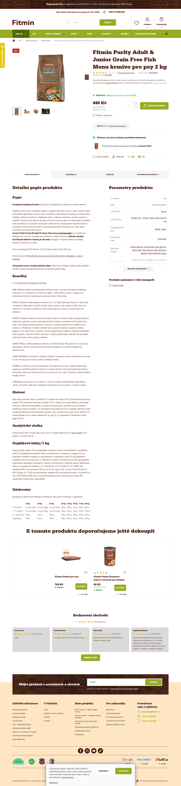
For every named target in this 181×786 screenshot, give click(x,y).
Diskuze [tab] (110, 174)
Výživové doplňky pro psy (115, 724)
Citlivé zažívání (136, 247)
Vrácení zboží (17, 721)
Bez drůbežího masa (157, 253)
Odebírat (153, 682)
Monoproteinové (111, 83)
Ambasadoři (79, 734)
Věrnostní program (113, 713)
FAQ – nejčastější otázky (21, 724)
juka (14, 418)
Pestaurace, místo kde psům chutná (86, 722)
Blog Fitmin (110, 710)
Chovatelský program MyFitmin (87, 727)
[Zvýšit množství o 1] (136, 104)
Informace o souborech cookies (24, 732)
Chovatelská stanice (82, 731)
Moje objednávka (18, 739)
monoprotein (66, 233)
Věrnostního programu (117, 126)
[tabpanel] (71, 568)
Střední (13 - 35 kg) (139, 218)
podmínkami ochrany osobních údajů (124, 689)
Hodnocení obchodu (90, 615)
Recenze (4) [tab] (71, 174)
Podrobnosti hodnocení (126, 73)
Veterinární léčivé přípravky (22, 735)
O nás (46, 710)
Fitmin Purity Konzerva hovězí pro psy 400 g (126, 146)
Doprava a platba (18, 713)
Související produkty (147, 174)
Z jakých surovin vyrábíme (53, 713)
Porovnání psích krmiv (114, 717)
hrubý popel (77, 433)
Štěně (157, 229)
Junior (163, 229)
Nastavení (53, 782)
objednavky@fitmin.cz (151, 712)
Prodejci (47, 717)
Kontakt (47, 721)
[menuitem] (20, 34)
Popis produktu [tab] (32, 174)
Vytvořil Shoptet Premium (148, 781)
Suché (163, 211)
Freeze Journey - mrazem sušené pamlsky (88, 716)
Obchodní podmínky (19, 710)
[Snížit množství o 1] (136, 107)
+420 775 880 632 (149, 716)
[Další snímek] (87, 77)
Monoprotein (149, 247)
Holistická (162, 239)
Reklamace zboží (18, 717)
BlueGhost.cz (164, 781)
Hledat (107, 22)
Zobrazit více (90, 657)
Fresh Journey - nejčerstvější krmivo (86, 711)
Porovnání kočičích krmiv (115, 721)
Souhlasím (123, 771)
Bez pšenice (148, 250)
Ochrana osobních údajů (21, 728)
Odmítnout (104, 771)
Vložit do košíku (156, 105)
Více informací (67, 777)
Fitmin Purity (118, 285)
